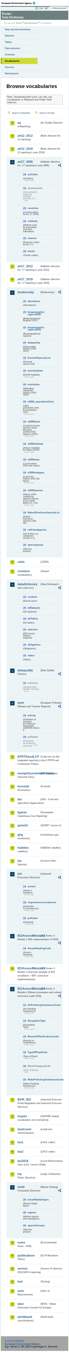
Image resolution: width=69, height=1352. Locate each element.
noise (21, 1242)
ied (19, 873)
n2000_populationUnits (34, 401)
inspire (22, 1116)
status (31, 655)
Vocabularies (12, 61)
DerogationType (34, 1020)
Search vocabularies (21, 113)
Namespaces (12, 73)
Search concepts (47, 113)
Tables (8, 42)
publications (26, 1255)
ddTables (33, 618)
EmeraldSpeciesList (34, 357)
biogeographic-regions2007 (34, 313)
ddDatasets (34, 607)
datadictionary (27, 584)
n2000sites (34, 459)
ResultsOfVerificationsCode (34, 1036)
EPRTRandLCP (28, 756)
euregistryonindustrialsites (28, 773)
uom (20, 1290)
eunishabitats (34, 370)
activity (32, 715)
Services (9, 67)
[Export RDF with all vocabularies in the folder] (59, 166)
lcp (19, 1174)
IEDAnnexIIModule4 (28, 988)
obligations (34, 644)
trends (31, 251)
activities (33, 174)
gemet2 (22, 825)
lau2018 (22, 1160)
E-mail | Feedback (14, 1340)
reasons (32, 238)
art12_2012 (25, 135)
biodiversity (25, 292)
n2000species (34, 490)
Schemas (10, 54)
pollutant (33, 918)
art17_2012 (25, 266)
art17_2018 (25, 279)
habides (23, 847)
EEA (20, 3)
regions (32, 1212)
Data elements (12, 48)
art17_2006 (25, 161)
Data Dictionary (31, 23)
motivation (34, 384)
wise (20, 1303)
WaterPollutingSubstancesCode (34, 1079)
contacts (32, 596)
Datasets (9, 35)
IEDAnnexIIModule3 (28, 968)
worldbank (24, 1316)
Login (41, 8)
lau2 (20, 1151)
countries (33, 208)
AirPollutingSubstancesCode (34, 1005)
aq (19, 122)
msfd (20, 1187)
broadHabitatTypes (34, 1199)
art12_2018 (25, 148)
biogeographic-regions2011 (34, 328)
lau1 (20, 1142)
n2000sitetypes (34, 472)
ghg (20, 834)
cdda (20, 561)
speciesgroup (34, 544)
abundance (34, 301)
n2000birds (34, 421)
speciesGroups (34, 1225)
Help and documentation (18, 29)
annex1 (32, 886)
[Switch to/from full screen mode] (47, 8)
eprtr (20, 702)
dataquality (34, 342)
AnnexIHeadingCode (34, 948)
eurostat (23, 786)
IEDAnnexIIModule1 (28, 935)
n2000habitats (34, 443)
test (20, 1281)
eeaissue (33, 629)
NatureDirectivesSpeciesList (34, 512)
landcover (24, 1129)
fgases (22, 812)
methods (33, 221)
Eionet (19, 23)
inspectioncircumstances (34, 902)
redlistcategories (34, 529)
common (23, 571)
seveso (22, 1268)
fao (19, 799)
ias (19, 860)
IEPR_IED (24, 1099)
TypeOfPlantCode (34, 1052)
